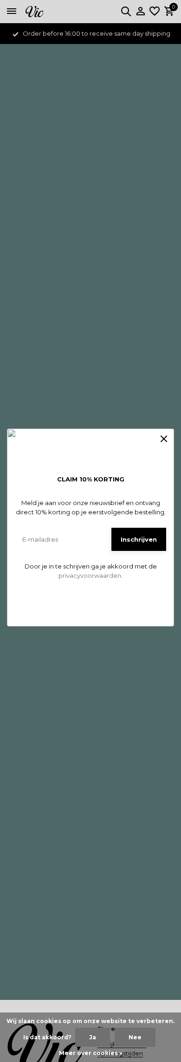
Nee (135, 1037)
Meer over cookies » (91, 1052)
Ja (92, 1037)
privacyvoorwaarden (89, 575)
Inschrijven (139, 539)
